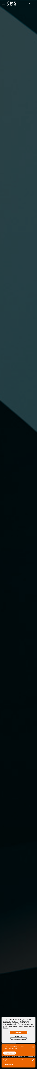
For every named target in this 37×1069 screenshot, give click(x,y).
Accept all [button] (18, 1032)
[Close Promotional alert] (32, 1047)
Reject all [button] (18, 1036)
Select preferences (18, 1040)
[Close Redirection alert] (32, 1060)
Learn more (9, 1064)
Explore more (10, 1053)
